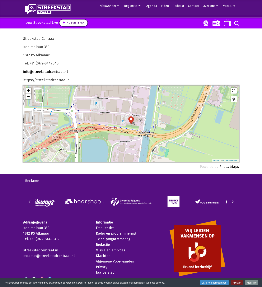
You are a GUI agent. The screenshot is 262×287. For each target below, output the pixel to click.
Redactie (103, 245)
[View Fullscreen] (234, 91)
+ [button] (28, 90)
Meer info (252, 282)
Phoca (224, 167)
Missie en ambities (110, 250)
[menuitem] (111, 5)
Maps (234, 167)
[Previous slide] (29, 201)
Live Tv (226, 23)
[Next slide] (232, 201)
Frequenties (105, 228)
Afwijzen (237, 282)
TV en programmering (113, 239)
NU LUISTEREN (215, 22)
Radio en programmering (116, 233)
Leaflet (216, 160)
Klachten (103, 256)
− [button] (28, 96)
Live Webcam (205, 23)
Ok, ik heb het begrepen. (214, 282)
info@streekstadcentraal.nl (45, 72)
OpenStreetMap (230, 160)
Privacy (101, 267)
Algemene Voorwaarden (115, 261)
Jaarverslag (105, 272)
